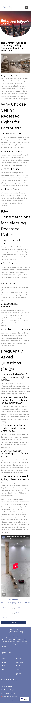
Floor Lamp (19, 665)
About (3, 665)
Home (3, 658)
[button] (26, 7)
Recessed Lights (19, 673)
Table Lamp (19, 669)
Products (4, 662)
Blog (3, 669)
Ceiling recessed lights (8, 76)
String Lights (19, 662)
